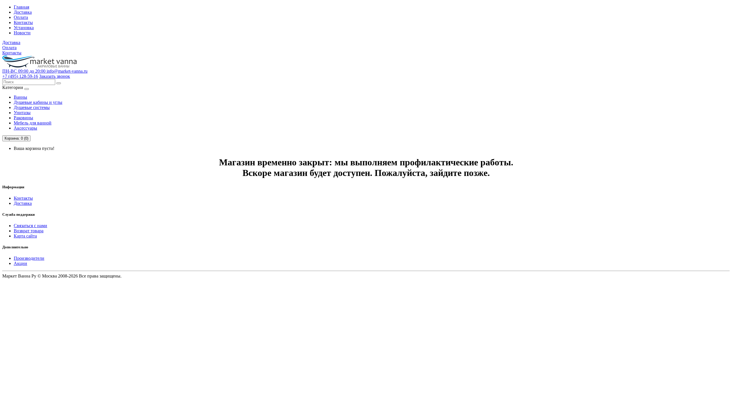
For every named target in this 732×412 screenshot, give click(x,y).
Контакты (23, 22)
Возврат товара (28, 230)
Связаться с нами (30, 225)
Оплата (21, 17)
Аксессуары (25, 128)
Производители (29, 258)
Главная (21, 7)
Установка (24, 27)
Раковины (23, 117)
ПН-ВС (23, 71)
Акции (20, 263)
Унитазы (22, 112)
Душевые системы (32, 107)
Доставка (23, 12)
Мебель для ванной (32, 122)
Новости (22, 32)
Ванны (20, 97)
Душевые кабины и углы (38, 102)
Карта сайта (25, 235)
